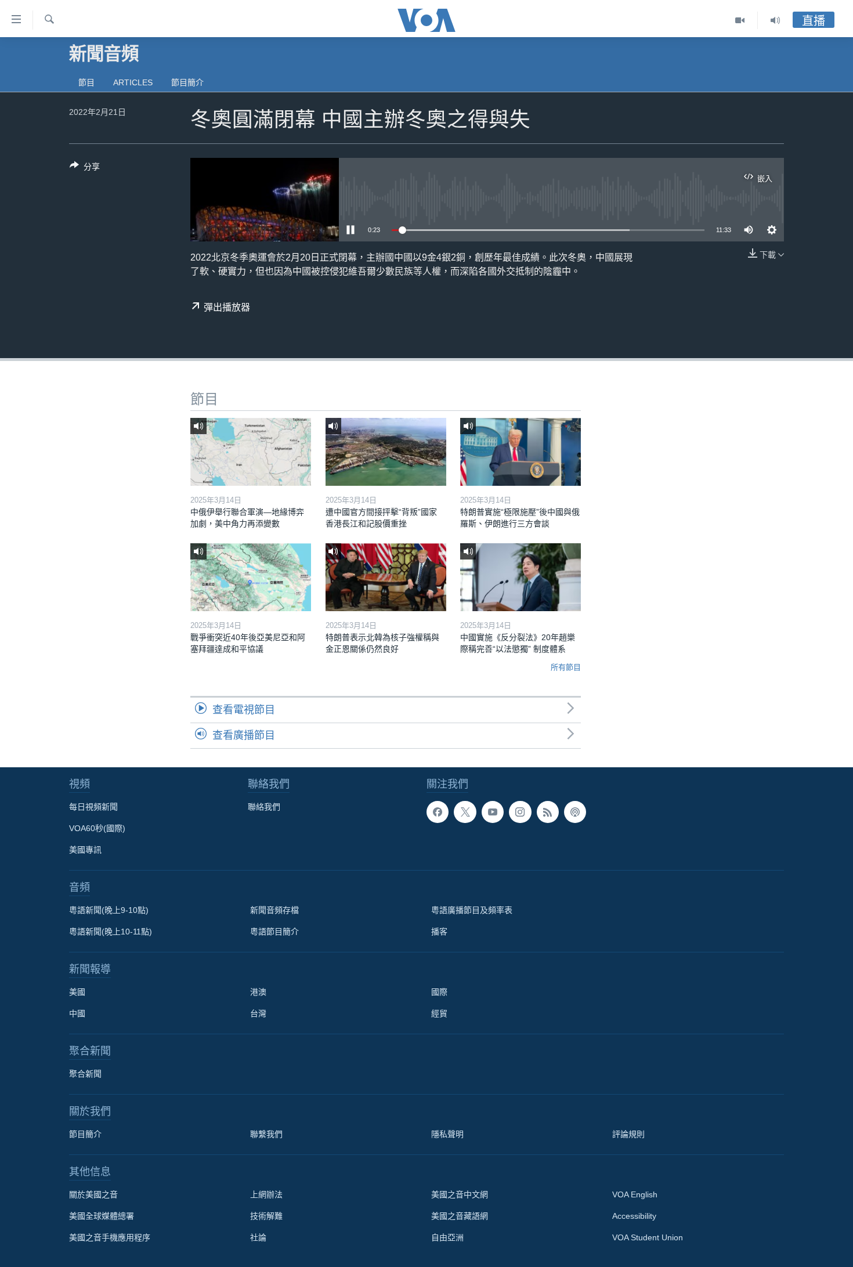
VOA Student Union (647, 1237)
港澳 (258, 992)
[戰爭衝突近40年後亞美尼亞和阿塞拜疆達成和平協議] (250, 577)
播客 (439, 931)
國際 (439, 992)
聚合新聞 (85, 1073)
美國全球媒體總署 (101, 1216)
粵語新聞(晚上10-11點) (110, 931)
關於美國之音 (93, 1194)
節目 (86, 82)
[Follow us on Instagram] (520, 812)
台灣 (258, 1013)
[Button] (85, 168)
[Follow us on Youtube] (493, 812)
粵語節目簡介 (274, 931)
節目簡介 (187, 82)
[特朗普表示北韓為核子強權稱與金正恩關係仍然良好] (386, 577)
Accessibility (634, 1216)
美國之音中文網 (459, 1194)
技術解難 (266, 1216)
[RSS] (548, 812)
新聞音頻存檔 (274, 910)
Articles (133, 82)
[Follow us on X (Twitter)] (465, 812)
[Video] (740, 20)
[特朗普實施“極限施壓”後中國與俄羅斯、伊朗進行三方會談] (520, 452)
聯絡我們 (264, 806)
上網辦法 (266, 1194)
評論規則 (628, 1134)
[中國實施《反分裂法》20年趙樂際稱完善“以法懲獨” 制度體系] (520, 577)
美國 (77, 992)
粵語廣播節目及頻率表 (471, 910)
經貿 (439, 1013)
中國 (77, 1013)
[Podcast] (575, 812)
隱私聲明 (447, 1134)
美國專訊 (85, 849)
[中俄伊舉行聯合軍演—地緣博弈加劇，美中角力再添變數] (250, 452)
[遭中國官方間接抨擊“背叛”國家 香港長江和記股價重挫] (386, 452)
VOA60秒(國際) (97, 828)
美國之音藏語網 (459, 1216)
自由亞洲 (447, 1237)
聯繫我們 (266, 1134)
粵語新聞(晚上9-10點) (109, 910)
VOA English (634, 1194)
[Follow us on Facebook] (437, 812)
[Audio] (775, 20)
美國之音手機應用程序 (109, 1237)
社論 (258, 1237)
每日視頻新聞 (93, 806)
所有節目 (566, 667)
